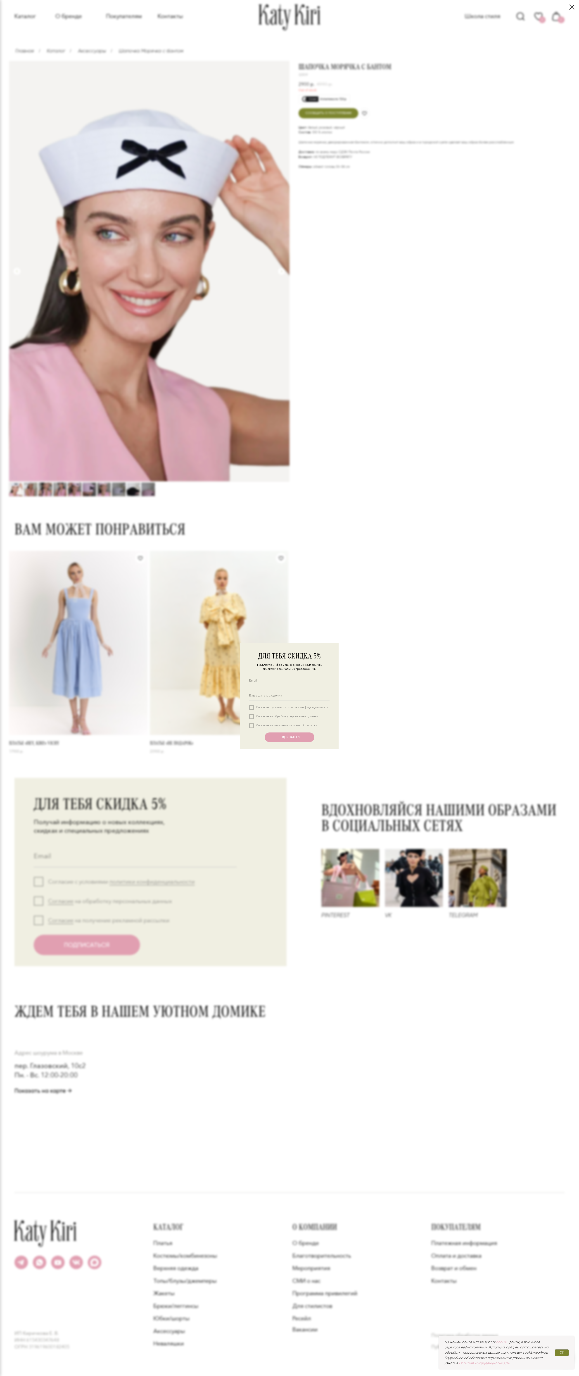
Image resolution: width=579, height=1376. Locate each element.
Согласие (262, 716)
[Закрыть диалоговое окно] (572, 7)
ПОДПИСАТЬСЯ (289, 737)
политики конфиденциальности (307, 707)
